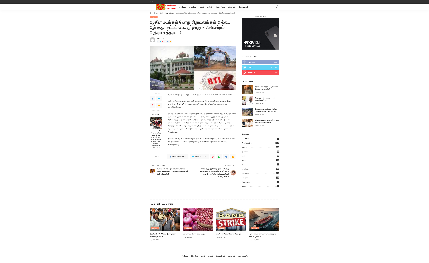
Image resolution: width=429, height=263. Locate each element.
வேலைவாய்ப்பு (246, 186)
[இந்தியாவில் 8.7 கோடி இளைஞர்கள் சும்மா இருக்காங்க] (165, 219)
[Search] (277, 7)
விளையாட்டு (246, 182)
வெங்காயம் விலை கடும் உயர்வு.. (194, 234)
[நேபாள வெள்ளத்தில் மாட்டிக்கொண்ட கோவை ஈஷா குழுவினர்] (247, 89)
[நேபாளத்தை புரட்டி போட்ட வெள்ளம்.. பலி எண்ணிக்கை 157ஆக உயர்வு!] (247, 112)
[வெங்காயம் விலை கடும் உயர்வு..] (198, 219)
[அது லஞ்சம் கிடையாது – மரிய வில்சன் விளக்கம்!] (247, 100)
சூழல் (243, 165)
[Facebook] (152, 98)
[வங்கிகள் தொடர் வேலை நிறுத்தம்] (231, 219)
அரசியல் (244, 147)
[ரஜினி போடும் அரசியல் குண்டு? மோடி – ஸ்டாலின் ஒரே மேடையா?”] (247, 123)
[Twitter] (159, 98)
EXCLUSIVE (245, 139)
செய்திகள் (245, 169)
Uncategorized (247, 143)
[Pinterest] (152, 105)
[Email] (159, 105)
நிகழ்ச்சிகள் (245, 173)
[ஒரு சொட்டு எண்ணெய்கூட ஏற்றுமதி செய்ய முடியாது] (264, 219)
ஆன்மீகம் (245, 152)
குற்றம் (244, 160)
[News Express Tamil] (166, 7)
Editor (158, 38)
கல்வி (243, 156)
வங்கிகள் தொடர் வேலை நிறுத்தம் (228, 234)
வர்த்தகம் (153, 17)
